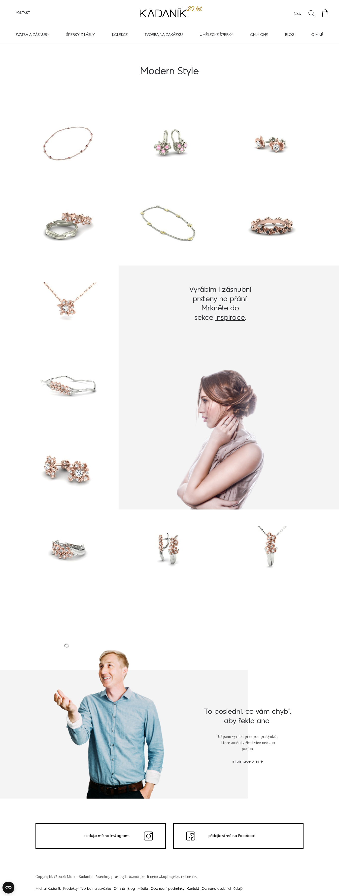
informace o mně (248, 761)
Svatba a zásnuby (32, 35)
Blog (290, 35)
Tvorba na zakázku (164, 35)
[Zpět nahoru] (328, 885)
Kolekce (120, 35)
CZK (297, 13)
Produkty (70, 889)
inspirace (230, 318)
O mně (317, 35)
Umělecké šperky (216, 35)
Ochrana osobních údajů (222, 889)
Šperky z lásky (80, 35)
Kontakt (23, 13)
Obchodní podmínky (167, 889)
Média (142, 889)
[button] (325, 13)
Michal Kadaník (48, 889)
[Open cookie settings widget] (8, 888)
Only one (259, 35)
